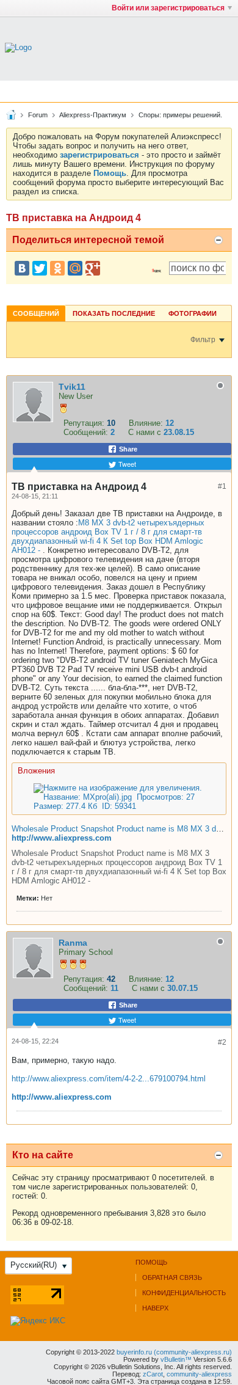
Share (127, 449)
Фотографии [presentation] (192, 313)
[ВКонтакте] (22, 268)
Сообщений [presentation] (36, 313)
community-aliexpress (199, 1374)
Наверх (155, 1308)
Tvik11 (72, 387)
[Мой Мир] (75, 268)
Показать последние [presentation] (114, 313)
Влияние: (146, 423)
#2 (222, 1042)
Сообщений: (85, 432)
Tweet (126, 464)
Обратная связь (172, 1277)
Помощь (151, 1262)
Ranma (73, 943)
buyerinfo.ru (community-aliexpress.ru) (174, 1352)
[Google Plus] (92, 268)
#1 (222, 486)
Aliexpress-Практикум (92, 115)
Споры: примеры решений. (180, 115)
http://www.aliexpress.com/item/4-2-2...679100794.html (109, 1078)
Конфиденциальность (184, 1292)
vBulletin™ (176, 1359)
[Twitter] (39, 268)
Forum (38, 115)
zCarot (153, 1374)
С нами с (146, 432)
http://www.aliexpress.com (62, 837)
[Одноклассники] (57, 268)
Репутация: (83, 423)
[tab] (36, 313)
